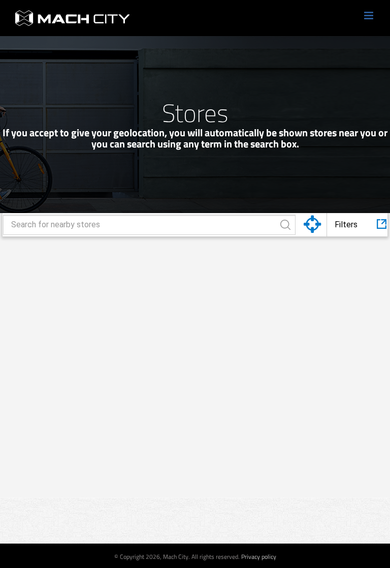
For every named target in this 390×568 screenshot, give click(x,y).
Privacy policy (258, 556)
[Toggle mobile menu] (369, 15)
